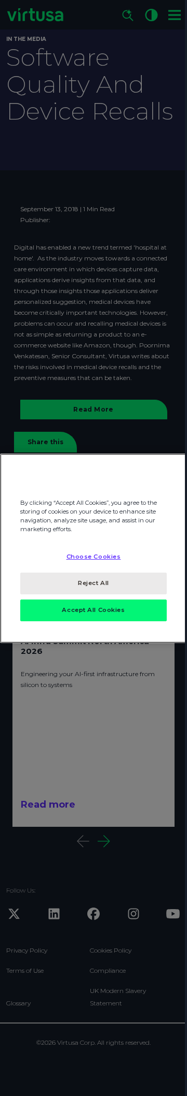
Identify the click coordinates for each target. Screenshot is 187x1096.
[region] (93, 547)
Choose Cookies (93, 556)
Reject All (93, 583)
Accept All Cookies (93, 609)
